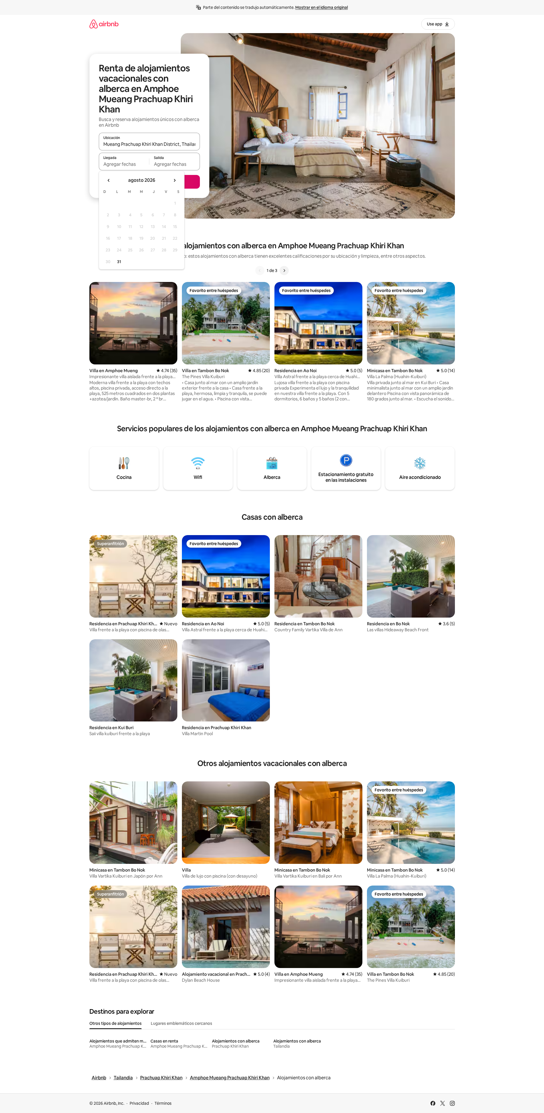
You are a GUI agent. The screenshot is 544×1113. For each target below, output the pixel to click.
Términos (163, 1103)
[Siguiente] (284, 270)
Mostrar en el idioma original (321, 7)
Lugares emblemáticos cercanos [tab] (181, 1023)
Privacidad (139, 1103)
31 (119, 261)
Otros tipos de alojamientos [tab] (115, 1023)
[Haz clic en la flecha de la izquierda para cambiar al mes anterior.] (109, 180)
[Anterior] (259, 270)
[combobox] (149, 144)
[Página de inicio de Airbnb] (104, 24)
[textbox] (124, 164)
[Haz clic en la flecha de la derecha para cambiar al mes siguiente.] (174, 180)
